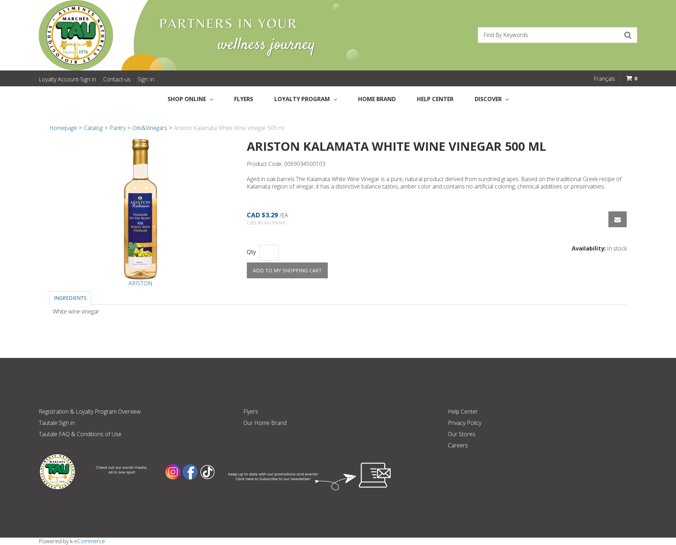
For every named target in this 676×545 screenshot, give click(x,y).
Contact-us (117, 79)
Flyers (243, 99)
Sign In (146, 79)
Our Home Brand (265, 423)
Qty (251, 252)
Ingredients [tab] (70, 298)
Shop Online (187, 99)
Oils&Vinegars (149, 128)
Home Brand (377, 99)
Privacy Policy (464, 423)
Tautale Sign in (57, 423)
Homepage (63, 128)
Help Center (435, 99)
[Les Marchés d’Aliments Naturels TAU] (184, 35)
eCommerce (89, 541)
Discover (488, 99)
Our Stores (461, 434)
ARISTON (140, 283)
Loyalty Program (302, 99)
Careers (458, 445)
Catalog (93, 128)
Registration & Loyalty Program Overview (90, 411)
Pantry (117, 128)
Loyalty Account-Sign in (67, 79)
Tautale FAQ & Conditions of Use (80, 434)
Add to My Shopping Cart (287, 270)
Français (604, 78)
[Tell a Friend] (617, 219)
